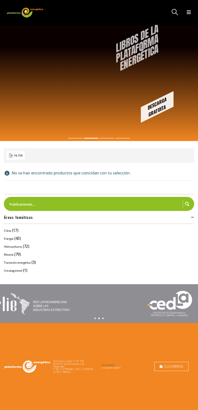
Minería (9, 255)
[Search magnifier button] (187, 204)
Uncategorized (13, 270)
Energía (9, 239)
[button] (175, 12)
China (7, 231)
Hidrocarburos (13, 247)
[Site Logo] (25, 12)
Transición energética (17, 263)
